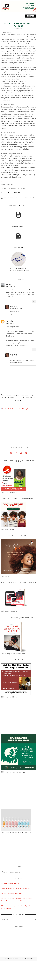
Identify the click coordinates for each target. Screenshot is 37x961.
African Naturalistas (13, 958)
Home (19, 401)
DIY (8, 197)
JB (2, 182)
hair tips (29, 197)
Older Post (29, 398)
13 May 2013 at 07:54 (11, 287)
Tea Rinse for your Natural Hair (11, 893)
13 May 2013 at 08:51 (11, 323)
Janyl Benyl (14, 306)
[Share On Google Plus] (15, 192)
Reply (33, 301)
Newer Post (8, 398)
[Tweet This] (8, 192)
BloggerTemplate (29, 958)
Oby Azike (9, 284)
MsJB (3, 198)
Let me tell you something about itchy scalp (15, 888)
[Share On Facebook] (12, 192)
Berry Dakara (10, 321)
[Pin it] (19, 192)
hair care (13, 197)
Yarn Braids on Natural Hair (10, 883)
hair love (22, 197)
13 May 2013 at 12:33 (16, 357)
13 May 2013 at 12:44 (16, 308)
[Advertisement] (16, 428)
